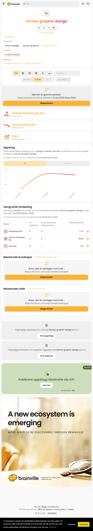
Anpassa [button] (71, 524)
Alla (16, 73)
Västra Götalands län (17, 238)
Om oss (37, 507)
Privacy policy (60, 509)
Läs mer (46, 385)
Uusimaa (12, 246)
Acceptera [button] (84, 524)
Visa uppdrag (46, 336)
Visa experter (46, 356)
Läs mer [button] (52, 527)
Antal (67, 163)
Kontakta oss (53, 507)
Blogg (44, 507)
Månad (26, 79)
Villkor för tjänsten (45, 509)
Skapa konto (46, 103)
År (47, 79)
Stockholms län (15, 231)
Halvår (38, 79)
